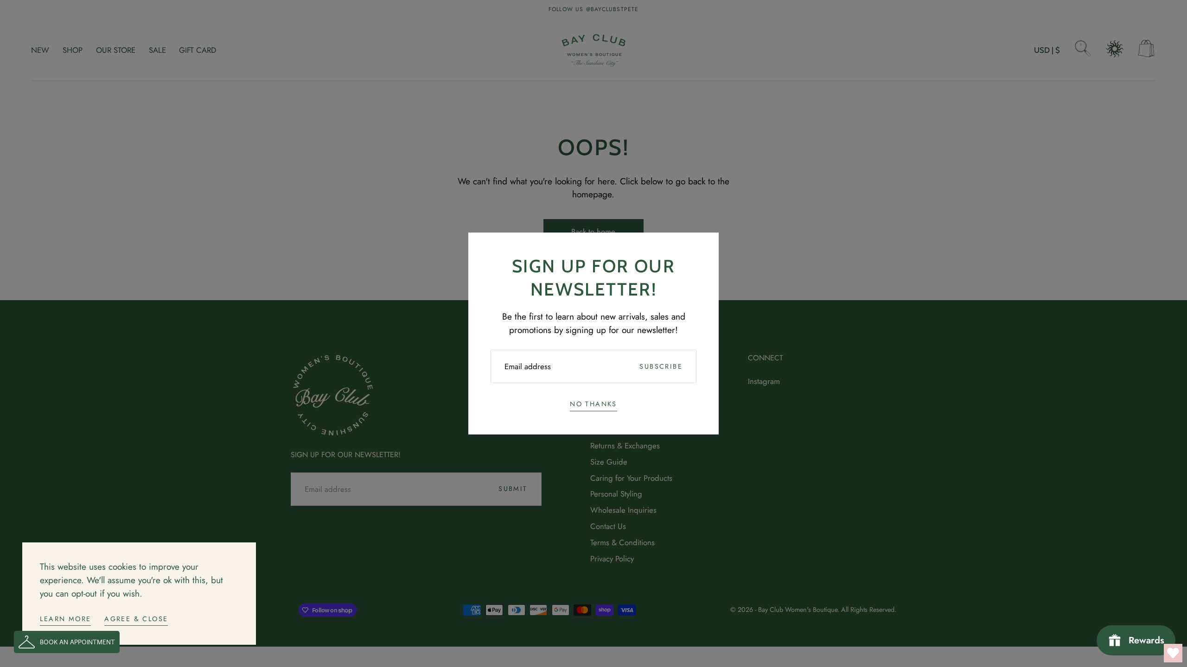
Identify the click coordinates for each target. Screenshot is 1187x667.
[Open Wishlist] (1173, 653)
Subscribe (661, 366)
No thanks (593, 404)
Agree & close (136, 618)
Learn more (65, 618)
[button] (67, 642)
